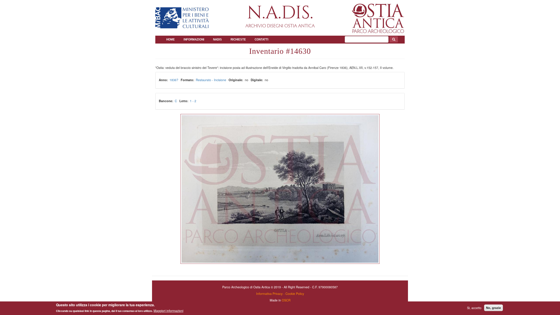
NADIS (217, 39)
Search (393, 39)
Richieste (238, 39)
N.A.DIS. (280, 13)
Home (170, 39)
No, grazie (493, 308)
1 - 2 (193, 101)
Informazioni (194, 39)
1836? (174, 80)
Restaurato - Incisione (211, 80)
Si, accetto (474, 308)
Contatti (261, 39)
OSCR (286, 300)
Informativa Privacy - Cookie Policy (280, 293)
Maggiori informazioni (168, 310)
